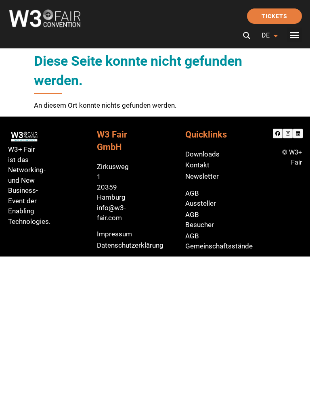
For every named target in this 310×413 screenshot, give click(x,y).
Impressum (114, 234)
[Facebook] (278, 133)
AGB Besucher (199, 220)
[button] (294, 35)
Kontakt (197, 165)
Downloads (202, 154)
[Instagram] (288, 133)
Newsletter (202, 176)
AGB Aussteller (200, 198)
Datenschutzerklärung (130, 245)
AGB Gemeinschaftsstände (219, 241)
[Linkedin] (298, 133)
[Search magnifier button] (246, 35)
